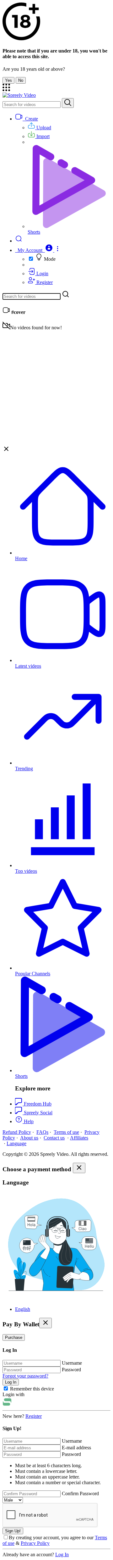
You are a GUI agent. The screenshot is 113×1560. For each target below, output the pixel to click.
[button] (38, 250)
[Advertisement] (56, 387)
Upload (43, 127)
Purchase (13, 1337)
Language (16, 1143)
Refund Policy (17, 1132)
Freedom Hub (37, 1103)
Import (42, 136)
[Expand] (6, 89)
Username (72, 1363)
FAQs (42, 1132)
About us (29, 1137)
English (22, 1309)
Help (28, 1121)
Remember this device (32, 1388)
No (20, 80)
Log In (62, 1554)
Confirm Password (80, 1493)
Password (71, 1369)
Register (44, 282)
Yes (8, 80)
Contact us (54, 1137)
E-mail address (76, 1447)
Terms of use (66, 1132)
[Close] (79, 1168)
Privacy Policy (35, 1543)
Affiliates (79, 1137)
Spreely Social (38, 1112)
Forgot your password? (25, 1376)
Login (41, 273)
